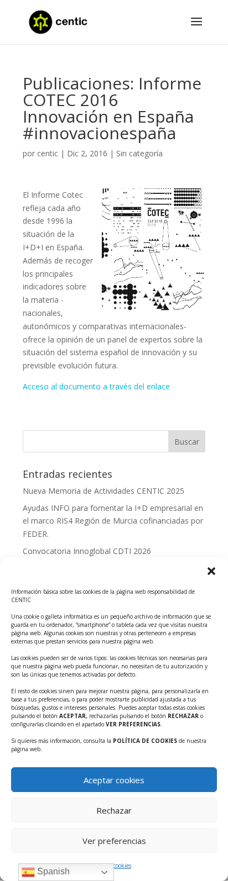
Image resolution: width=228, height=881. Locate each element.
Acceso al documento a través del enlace (96, 386)
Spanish (52, 871)
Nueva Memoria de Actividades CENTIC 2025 (103, 491)
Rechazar (114, 810)
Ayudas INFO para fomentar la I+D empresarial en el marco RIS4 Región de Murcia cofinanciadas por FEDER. (113, 521)
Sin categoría (139, 153)
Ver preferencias (114, 840)
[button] (211, 571)
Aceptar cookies (114, 779)
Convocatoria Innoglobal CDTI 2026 (87, 551)
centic (47, 153)
